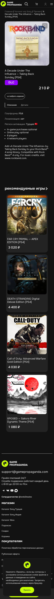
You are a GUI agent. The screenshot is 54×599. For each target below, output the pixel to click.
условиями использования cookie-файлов (26, 574)
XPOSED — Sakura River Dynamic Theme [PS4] (21, 420)
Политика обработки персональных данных (22, 548)
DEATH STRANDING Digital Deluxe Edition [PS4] (23, 300)
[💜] (44, 25)
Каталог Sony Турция (12, 509)
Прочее (37, 11)
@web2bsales (25, 496)
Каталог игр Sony (23, 11)
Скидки (5, 531)
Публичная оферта (11, 554)
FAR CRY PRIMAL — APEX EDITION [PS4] (22, 240)
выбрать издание (17, 96)
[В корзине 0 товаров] (36, 4)
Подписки (6, 525)
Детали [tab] (24, 105)
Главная (9, 11)
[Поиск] (26, 4)
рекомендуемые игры (25, 188)
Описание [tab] (12, 105)
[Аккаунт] (45, 4)
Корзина (6, 536)
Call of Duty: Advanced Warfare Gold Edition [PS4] (26, 360)
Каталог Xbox (8, 520)
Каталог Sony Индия (11, 514)
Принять (27, 590)
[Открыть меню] (51, 4)
